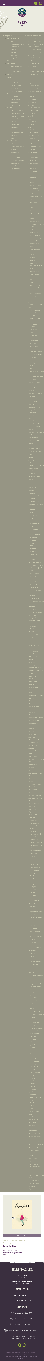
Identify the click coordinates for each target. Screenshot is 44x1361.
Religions (15, 163)
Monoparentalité (35, 798)
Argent (31, 124)
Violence (32, 1172)
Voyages (32, 1186)
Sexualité (32, 1059)
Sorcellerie (33, 1081)
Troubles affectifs (36, 1144)
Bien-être (32, 169)
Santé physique (17, 113)
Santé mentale (17, 110)
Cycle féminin (34, 288)
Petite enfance (17, 72)
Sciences (32, 1036)
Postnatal (32, 895)
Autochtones (34, 149)
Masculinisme (34, 720)
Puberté (32, 923)
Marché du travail (36, 718)
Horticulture (34, 582)
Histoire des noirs (36, 565)
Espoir (31, 443)
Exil (30, 462)
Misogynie (33, 790)
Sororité (32, 1086)
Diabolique (33, 329)
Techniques (33, 1120)
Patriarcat (33, 853)
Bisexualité (33, 177)
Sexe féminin (34, 1053)
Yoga (30, 1189)
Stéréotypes (34, 1095)
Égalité (31, 404)
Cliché (31, 205)
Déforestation (34, 291)
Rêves (31, 1006)
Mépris (31, 768)
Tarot (31, 1114)
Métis (31, 770)
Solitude (32, 1075)
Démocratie (33, 296)
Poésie (14, 55)
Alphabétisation (35, 91)
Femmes (32, 493)
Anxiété (32, 113)
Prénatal (32, 909)
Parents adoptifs (35, 845)
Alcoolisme (33, 80)
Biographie (15, 80)
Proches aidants (35, 917)
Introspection (34, 657)
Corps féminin (34, 249)
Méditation (33, 756)
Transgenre (33, 1125)
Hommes (32, 571)
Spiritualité (16, 169)
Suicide (32, 1106)
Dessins (32, 316)
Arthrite (32, 130)
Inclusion (32, 623)
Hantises (32, 551)
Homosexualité (35, 576)
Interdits (32, 637)
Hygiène (32, 596)
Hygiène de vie (35, 598)
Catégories (7, 36)
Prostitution (33, 920)
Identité (32, 607)
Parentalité (33, 840)
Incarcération (34, 621)
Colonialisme (34, 213)
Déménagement (35, 293)
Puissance (33, 925)
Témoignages (16, 91)
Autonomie (33, 152)
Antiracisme (33, 110)
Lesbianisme (34, 676)
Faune (31, 479)
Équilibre (32, 429)
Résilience (33, 998)
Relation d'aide (35, 962)
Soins (13, 130)
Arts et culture (13, 38)
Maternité (33, 737)
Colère (31, 210)
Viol (30, 1169)
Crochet (32, 268)
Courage (32, 257)
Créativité (33, 260)
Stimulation (33, 1103)
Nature (31, 828)
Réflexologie (34, 953)
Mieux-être (33, 779)
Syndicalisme (34, 1111)
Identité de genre (36, 609)
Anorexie (32, 105)
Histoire (14, 155)
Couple (31, 255)
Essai (17, 158)
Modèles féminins (36, 792)
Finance (32, 510)
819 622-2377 (29, 1325)
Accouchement (35, 52)
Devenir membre (22, 1295)
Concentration (34, 221)
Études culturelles (36, 449)
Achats (31, 55)
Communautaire (35, 216)
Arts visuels (16, 52)
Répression (33, 995)
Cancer (31, 182)
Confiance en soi (36, 232)
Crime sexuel (34, 263)
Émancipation (34, 407)
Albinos (31, 77)
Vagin (31, 1156)
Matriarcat (33, 745)
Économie (33, 388)
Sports (31, 1092)
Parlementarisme (36, 851)
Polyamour (33, 889)
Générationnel (34, 515)
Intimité (32, 654)
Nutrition (32, 831)
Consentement (35, 235)
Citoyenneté (34, 202)
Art (30, 127)
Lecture (32, 673)
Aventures (33, 160)
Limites (31, 693)
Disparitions (33, 343)
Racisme (32, 939)
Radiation (32, 942)
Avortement (33, 163)
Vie (30, 1161)
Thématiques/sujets (32, 36)
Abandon (32, 38)
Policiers (32, 884)
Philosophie (33, 873)
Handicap (32, 548)
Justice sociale (17, 160)
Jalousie (32, 662)
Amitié (31, 94)
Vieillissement (34, 1167)
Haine (31, 546)
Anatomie (32, 102)
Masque (32, 731)
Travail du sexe (35, 1139)
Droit (31, 368)
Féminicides (33, 482)
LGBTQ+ (31, 679)
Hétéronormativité (36, 557)
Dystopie (32, 379)
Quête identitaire (36, 937)
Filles (31, 507)
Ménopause (33, 762)
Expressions (33, 468)
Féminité (32, 490)
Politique (32, 887)
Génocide (32, 521)
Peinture (32, 859)
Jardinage (33, 665)
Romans (10, 94)
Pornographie (34, 892)
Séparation (33, 1045)
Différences (33, 332)
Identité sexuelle (35, 612)
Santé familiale (35, 1031)
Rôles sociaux (34, 1011)
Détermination (34, 318)
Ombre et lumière (36, 834)
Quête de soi (34, 934)
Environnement (35, 427)
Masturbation (34, 734)
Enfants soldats (35, 424)
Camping (32, 180)
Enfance (14, 69)
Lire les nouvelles (22, 1300)
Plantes (32, 878)
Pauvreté (32, 856)
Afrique (31, 69)
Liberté (31, 684)
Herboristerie (34, 554)
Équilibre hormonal (36, 432)
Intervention (34, 643)
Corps (31, 246)
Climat (31, 208)
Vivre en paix (34, 1183)
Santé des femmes (36, 1028)
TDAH (31, 1117)
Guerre (31, 543)
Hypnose (32, 604)
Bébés (31, 166)
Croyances (33, 277)
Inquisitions (33, 634)
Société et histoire (15, 141)
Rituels (31, 1009)
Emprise (32, 415)
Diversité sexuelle (36, 352)
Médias (31, 754)
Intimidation (33, 651)
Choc (31, 199)
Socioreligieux (34, 1061)
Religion (32, 992)
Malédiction (33, 715)
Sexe (30, 1050)
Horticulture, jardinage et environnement (35, 587)
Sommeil (32, 1078)
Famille (31, 471)
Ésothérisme (16, 152)
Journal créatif (35, 668)
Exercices (33, 454)
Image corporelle (36, 615)
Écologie (32, 385)
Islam (31, 659)
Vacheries (33, 1153)
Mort (30, 801)
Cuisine (32, 280)
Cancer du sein (35, 185)
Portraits (15, 83)
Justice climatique (36, 670)
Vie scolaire (33, 1164)
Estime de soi (34, 446)
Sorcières (32, 1083)
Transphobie (34, 1131)
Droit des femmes (36, 377)
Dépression (33, 313)
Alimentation (34, 86)
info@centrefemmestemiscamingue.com (23, 1330)
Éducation (15, 149)
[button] (3, 3)
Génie (31, 518)
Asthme (32, 144)
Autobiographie (35, 147)
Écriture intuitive (36, 393)
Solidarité (33, 1064)
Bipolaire (32, 174)
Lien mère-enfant (36, 690)
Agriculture (33, 74)
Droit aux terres (35, 374)
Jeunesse (11, 63)
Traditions (33, 1122)
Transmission (34, 1128)
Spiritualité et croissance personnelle (17, 135)
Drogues (32, 366)
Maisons (32, 704)
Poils (30, 881)
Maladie (32, 712)
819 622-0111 (29, 1319)
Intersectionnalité (36, 640)
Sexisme (32, 1056)
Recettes (32, 945)
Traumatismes (34, 1133)
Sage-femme (34, 1022)
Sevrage (32, 1048)
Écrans (31, 390)
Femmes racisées (36, 504)
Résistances (34, 1000)
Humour (32, 593)
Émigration (33, 410)
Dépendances (34, 310)
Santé (9, 108)
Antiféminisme (34, 108)
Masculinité (33, 723)
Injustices (33, 632)
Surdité (31, 1108)
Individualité (34, 626)
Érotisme (32, 435)
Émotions (32, 413)
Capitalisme (33, 188)
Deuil (31, 321)
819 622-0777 (27, 1313)
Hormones (33, 579)
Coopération (34, 243)
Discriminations (35, 341)
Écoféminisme (34, 382)
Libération (33, 682)
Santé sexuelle (17, 122)
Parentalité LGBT (35, 842)
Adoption (32, 66)
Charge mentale (35, 196)
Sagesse (32, 1025)
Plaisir (31, 876)
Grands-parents (35, 535)
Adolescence (16, 66)
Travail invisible (35, 1142)
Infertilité (32, 629)
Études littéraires (36, 451)
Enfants (32, 421)
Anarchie (32, 99)
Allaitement (33, 88)
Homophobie (34, 573)
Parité (31, 848)
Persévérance (34, 864)
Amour (31, 97)
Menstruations (35, 765)
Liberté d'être (34, 687)
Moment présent (35, 795)
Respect (32, 1003)
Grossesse (33, 537)
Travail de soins (35, 1136)
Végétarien (33, 1158)
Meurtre (32, 776)
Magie (31, 701)
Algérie (31, 83)
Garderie (32, 512)
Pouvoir (32, 898)
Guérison (32, 540)
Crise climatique (35, 266)
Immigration (33, 618)
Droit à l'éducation (36, 371)
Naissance (33, 820)
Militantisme (34, 787)
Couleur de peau (35, 252)
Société (14, 166)
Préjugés (32, 906)
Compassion (34, 219)
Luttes (31, 698)
